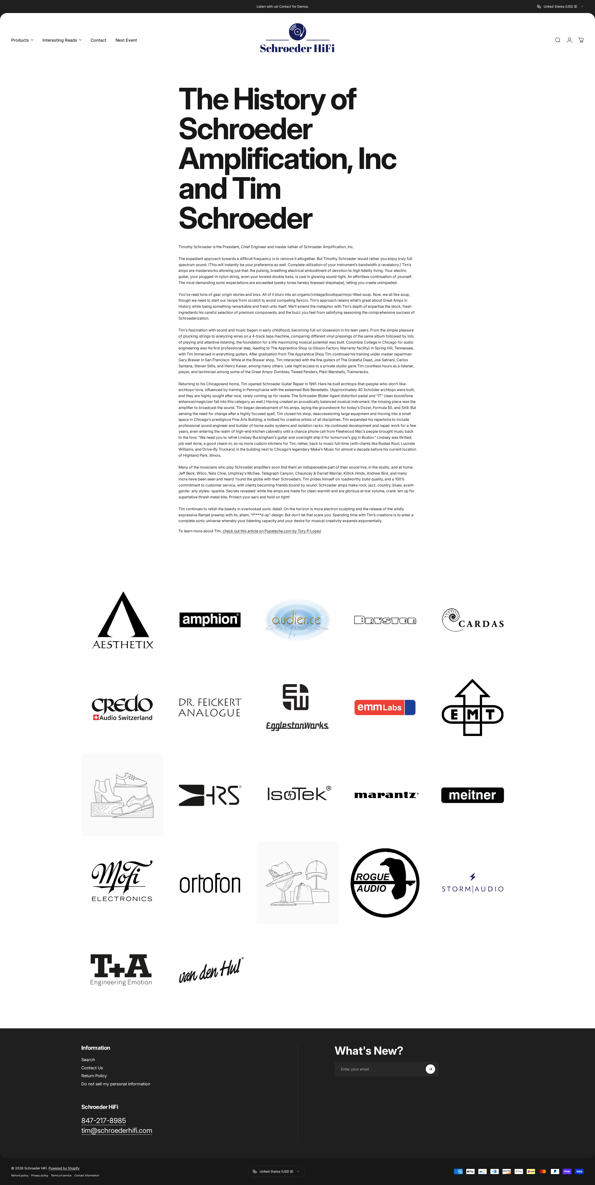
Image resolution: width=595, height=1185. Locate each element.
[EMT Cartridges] (473, 707)
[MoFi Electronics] (122, 883)
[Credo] (122, 707)
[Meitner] (473, 795)
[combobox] (560, 6)
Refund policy (19, 1175)
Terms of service (61, 1175)
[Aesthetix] (122, 620)
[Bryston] (385, 620)
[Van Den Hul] (210, 971)
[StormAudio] (473, 883)
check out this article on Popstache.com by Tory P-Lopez (272, 531)
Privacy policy (39, 1175)
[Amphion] (210, 620)
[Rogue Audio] (385, 883)
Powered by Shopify (64, 1168)
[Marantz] (385, 795)
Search (88, 1059)
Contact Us (92, 1067)
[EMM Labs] (385, 707)
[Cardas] (473, 620)
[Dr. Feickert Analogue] (210, 707)
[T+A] (122, 971)
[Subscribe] (430, 1069)
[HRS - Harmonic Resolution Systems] (210, 795)
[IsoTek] (298, 795)
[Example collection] (122, 795)
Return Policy (94, 1075)
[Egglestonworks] (298, 707)
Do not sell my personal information (115, 1083)
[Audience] (298, 620)
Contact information (86, 1175)
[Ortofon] (210, 883)
